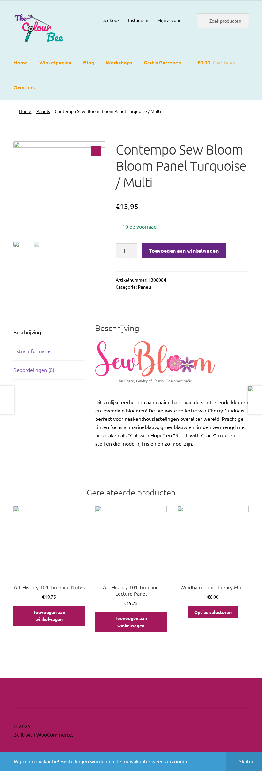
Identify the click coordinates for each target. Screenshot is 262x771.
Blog (88, 62)
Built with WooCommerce (42, 734)
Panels (43, 111)
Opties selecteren (213, 612)
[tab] (49, 332)
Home (20, 62)
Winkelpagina (55, 62)
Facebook (109, 20)
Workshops (119, 62)
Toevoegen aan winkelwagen (184, 250)
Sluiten (247, 761)
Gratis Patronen (162, 62)
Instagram (138, 20)
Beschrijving (27, 332)
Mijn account (170, 20)
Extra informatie (31, 351)
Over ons (24, 87)
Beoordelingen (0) (33, 370)
